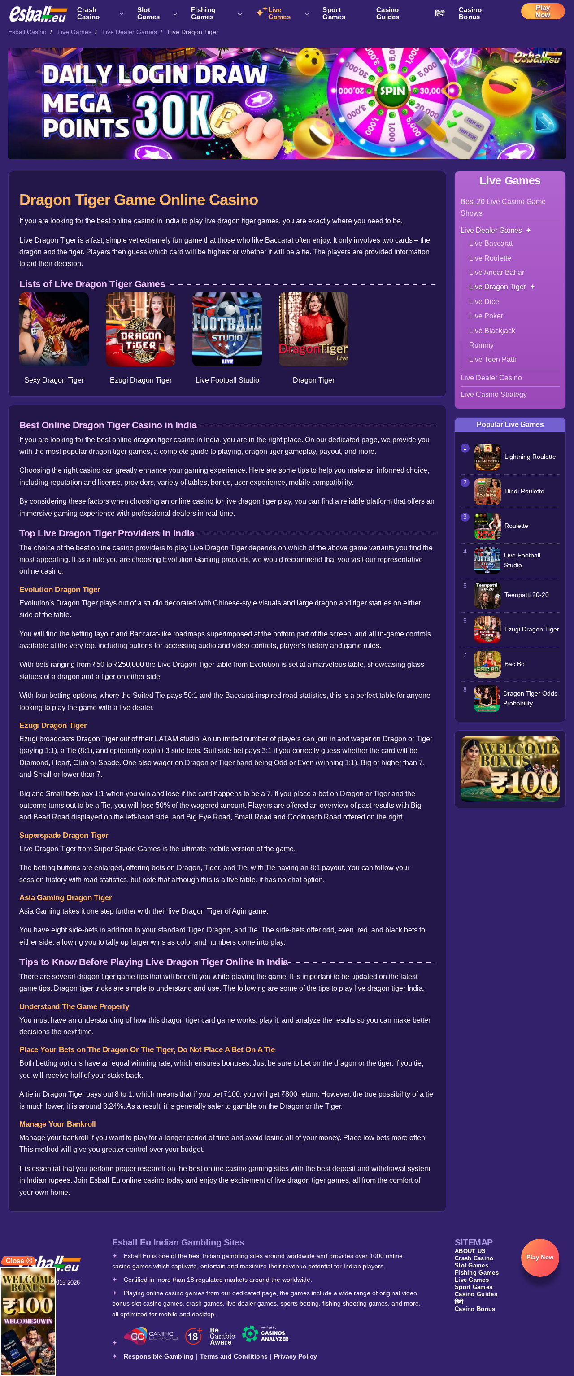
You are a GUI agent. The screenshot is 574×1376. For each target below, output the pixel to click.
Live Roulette (490, 258)
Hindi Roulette (524, 491)
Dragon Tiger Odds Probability (530, 698)
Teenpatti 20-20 (526, 595)
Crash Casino (88, 13)
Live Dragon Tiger (497, 287)
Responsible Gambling (159, 1356)
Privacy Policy (295, 1356)
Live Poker (486, 316)
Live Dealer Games (129, 31)
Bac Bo (514, 664)
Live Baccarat (491, 243)
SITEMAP (474, 1242)
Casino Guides (388, 13)
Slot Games (148, 13)
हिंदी (440, 13)
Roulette (516, 526)
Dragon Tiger (314, 380)
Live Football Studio (227, 380)
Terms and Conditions (234, 1356)
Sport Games (333, 13)
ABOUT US (470, 1251)
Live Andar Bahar (496, 272)
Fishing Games (203, 13)
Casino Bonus (470, 13)
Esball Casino (27, 31)
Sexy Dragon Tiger (54, 380)
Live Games (279, 13)
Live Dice (484, 301)
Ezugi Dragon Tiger (141, 380)
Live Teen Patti (492, 359)
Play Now (542, 11)
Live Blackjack (492, 331)
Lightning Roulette (530, 456)
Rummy (481, 345)
